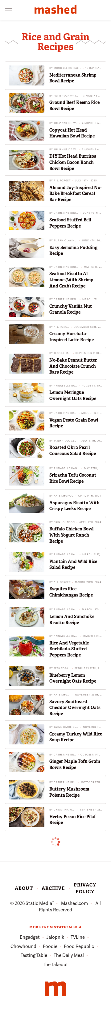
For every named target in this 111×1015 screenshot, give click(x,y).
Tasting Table (34, 955)
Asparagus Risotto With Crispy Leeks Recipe (74, 506)
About (24, 888)
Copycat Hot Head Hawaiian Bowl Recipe (72, 133)
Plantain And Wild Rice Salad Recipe (73, 564)
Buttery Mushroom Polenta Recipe (69, 792)
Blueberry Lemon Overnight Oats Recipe (72, 678)
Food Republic (79, 946)
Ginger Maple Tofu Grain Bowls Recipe (74, 764)
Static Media (39, 903)
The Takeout (55, 964)
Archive (53, 888)
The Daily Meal (69, 955)
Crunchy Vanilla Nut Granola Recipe (70, 309)
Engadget (30, 937)
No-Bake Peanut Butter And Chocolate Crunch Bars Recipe (73, 366)
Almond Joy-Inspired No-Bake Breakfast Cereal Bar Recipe (75, 193)
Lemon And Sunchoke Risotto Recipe (71, 619)
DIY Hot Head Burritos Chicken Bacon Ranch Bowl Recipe (72, 162)
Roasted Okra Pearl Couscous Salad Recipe (72, 450)
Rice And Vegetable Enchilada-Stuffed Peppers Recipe (69, 649)
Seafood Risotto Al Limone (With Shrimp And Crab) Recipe (71, 279)
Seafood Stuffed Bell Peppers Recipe (70, 223)
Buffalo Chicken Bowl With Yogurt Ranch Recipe (71, 535)
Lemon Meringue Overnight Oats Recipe (72, 395)
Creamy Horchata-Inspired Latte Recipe (71, 337)
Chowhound (23, 946)
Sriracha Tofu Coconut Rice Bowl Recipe (72, 478)
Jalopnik (55, 937)
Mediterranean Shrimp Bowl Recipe (73, 78)
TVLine (78, 937)
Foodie (50, 946)
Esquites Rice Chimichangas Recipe (71, 592)
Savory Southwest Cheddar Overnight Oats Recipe (75, 707)
